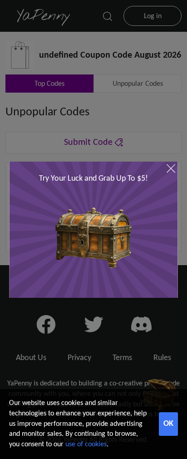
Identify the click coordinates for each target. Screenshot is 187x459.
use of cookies (86, 444)
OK (168, 424)
